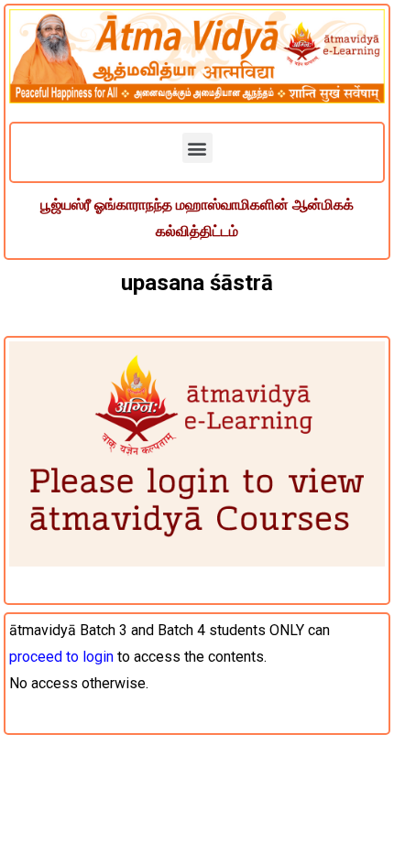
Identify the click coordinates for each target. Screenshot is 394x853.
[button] (197, 148)
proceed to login (61, 656)
